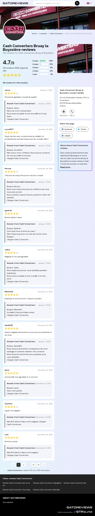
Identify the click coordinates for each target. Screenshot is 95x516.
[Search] (77, 3)
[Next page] (44, 465)
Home (34, 33)
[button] (89, 3)
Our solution (8, 502)
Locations (43, 33)
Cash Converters (56, 33)
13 (38, 465)
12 (33, 465)
